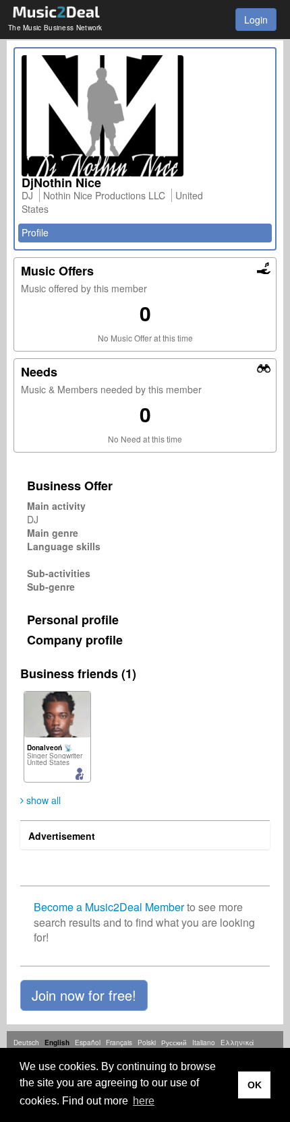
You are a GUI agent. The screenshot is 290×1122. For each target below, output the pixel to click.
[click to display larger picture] (145, 115)
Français (119, 1042)
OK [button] (255, 1085)
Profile (35, 232)
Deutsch (26, 1042)
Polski (147, 1042)
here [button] (143, 1101)
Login (256, 19)
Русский (174, 1042)
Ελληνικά (237, 1042)
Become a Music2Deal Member (109, 907)
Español (87, 1042)
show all (42, 800)
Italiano (203, 1042)
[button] (84, 995)
